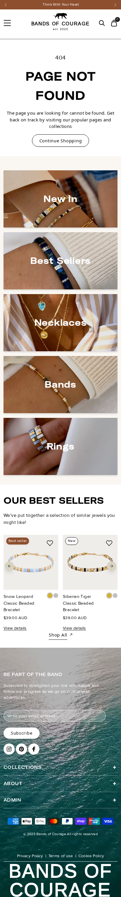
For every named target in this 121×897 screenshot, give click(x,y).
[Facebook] (33, 749)
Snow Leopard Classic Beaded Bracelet (19, 603)
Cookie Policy (91, 855)
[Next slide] (111, 566)
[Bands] (60, 384)
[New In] (60, 198)
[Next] (115, 4)
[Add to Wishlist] (50, 543)
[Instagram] (9, 749)
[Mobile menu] (7, 23)
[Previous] (5, 4)
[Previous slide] (9, 566)
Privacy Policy (30, 855)
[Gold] (50, 595)
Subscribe (21, 733)
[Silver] (55, 595)
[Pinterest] (21, 749)
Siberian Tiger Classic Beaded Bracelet (78, 603)
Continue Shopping (60, 141)
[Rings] (60, 446)
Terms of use (60, 855)
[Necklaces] (60, 322)
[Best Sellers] (60, 260)
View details (15, 627)
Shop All (58, 635)
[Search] (101, 23)
